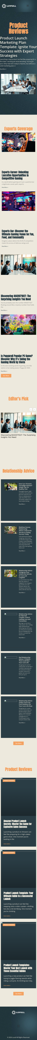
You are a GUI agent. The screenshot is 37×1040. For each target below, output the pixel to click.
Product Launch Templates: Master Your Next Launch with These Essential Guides (18, 968)
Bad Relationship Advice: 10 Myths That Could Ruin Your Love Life (24, 660)
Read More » (3, 69)
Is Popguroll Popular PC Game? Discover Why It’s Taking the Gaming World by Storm (17, 359)
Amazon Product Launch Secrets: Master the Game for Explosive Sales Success (18, 824)
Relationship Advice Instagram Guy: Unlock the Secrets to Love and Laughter (25, 574)
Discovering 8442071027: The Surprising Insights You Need (16, 297)
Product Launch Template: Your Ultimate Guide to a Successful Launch (18, 896)
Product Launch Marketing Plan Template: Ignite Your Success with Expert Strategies (18, 47)
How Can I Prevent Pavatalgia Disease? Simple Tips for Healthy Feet (25, 486)
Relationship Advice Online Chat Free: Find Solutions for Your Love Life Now (25, 703)
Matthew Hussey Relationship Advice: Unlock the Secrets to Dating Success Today (25, 530)
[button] (27, 5)
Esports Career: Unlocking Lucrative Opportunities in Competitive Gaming (15, 175)
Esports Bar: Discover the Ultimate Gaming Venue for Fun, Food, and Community (18, 234)
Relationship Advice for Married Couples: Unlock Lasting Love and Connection (25, 617)
